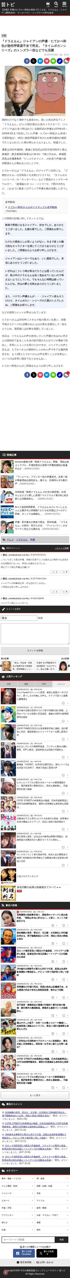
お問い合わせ (46, 1262)
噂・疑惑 (40, 1178)
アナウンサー (7, 1215)
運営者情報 (25, 1262)
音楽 (39, 1193)
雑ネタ (4, 1222)
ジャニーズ (6, 1193)
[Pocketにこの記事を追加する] (47, 61)
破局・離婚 (41, 1208)
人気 (47, 6)
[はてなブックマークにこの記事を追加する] (40, 61)
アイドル (40, 1200)
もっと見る (35, 1095)
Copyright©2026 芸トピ (35, 1272)
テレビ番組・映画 (9, 1186)
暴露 (39, 1222)
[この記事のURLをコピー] (60, 61)
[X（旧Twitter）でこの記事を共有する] (33, 61)
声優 (32, 539)
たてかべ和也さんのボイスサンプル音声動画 (32, 207)
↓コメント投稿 (62, 548)
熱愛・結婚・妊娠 (44, 1186)
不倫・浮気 (6, 1208)
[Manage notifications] (5, 1272)
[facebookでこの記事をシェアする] (27, 61)
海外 (39, 1230)
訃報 (4, 35)
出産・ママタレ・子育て (47, 1215)
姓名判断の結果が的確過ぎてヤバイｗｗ (39, 889)
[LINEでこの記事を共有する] (53, 61)
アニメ (10, 539)
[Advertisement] (35, 24)
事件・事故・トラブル (11, 1178)
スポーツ (5, 1200)
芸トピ (8, 4)
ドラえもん (22, 539)
